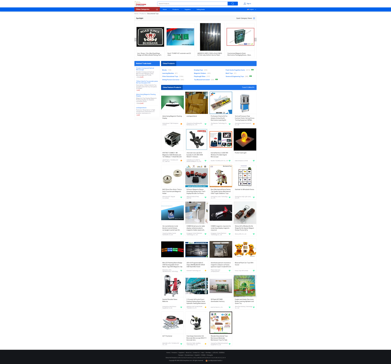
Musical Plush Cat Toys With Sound (244, 264)
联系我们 (222, 352)
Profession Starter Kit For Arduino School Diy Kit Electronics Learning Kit (219, 118)
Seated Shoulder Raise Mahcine (169, 300)
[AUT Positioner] (172, 323)
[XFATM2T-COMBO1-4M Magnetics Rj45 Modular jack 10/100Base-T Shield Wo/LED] (172, 139)
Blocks (164, 70)
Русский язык (189, 355)
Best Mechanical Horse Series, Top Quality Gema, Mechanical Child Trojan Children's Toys (221, 191)
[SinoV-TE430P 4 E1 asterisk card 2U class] (180, 37)
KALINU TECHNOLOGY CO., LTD (219, 160)
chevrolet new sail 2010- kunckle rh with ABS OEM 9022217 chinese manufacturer (195, 155)
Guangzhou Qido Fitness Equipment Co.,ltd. (169, 307)
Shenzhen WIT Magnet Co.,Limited (168, 197)
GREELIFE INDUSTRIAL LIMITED (193, 197)
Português (210, 355)
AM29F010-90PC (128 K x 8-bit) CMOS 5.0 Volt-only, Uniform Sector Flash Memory (209, 54)
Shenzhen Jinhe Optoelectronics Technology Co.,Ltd (170, 270)
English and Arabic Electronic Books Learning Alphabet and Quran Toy (244, 301)
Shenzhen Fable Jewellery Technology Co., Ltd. (194, 344)
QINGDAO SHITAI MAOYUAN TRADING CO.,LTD (194, 307)
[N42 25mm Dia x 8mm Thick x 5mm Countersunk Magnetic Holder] (172, 176)
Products (176, 9)
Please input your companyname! (215, 270)
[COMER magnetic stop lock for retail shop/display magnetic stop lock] (221, 213)
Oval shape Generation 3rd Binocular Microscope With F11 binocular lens (197, 338)
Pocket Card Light (241, 153)
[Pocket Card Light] (245, 139)
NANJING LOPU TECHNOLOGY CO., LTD (170, 344)
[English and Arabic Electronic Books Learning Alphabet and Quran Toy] (245, 286)
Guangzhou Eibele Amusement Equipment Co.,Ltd (219, 344)
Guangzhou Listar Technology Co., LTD (219, 197)
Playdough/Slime (199, 76)
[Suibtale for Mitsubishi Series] (245, 176)
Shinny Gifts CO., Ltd (240, 234)
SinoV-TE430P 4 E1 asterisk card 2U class (179, 54)
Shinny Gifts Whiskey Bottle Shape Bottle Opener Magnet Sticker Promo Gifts (244, 228)
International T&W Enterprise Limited (170, 124)
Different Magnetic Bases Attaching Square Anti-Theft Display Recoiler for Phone (196, 191)
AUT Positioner (167, 336)
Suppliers (188, 9)
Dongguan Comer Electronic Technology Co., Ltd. (194, 234)
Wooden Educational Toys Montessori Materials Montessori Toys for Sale (219, 338)
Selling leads (201, 9)
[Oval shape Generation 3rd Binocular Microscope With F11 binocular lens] (196, 323)
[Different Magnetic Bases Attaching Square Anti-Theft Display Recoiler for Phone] (196, 176)
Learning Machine (168, 73)
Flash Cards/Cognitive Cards (235, 70)
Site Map (208, 352)
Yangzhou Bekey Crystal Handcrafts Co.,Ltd (169, 234)
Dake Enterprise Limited (241, 160)
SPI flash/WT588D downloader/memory (218, 300)
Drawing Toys (198, 70)
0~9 (224, 357)
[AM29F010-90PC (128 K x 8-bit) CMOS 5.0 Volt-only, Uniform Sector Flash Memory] (210, 37)
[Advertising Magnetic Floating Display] (172, 103)
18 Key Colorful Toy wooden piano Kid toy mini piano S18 (147, 82)
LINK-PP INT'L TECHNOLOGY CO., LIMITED (170, 160)
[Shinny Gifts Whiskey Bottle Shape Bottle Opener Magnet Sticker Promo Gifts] (245, 213)
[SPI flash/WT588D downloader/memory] (221, 286)
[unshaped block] (196, 103)
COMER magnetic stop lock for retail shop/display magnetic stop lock (221, 228)
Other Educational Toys (170, 76)
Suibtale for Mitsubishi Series (244, 189)
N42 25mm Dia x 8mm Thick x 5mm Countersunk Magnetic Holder (172, 191)
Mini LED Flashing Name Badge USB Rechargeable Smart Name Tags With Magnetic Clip (172, 265)
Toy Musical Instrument (202, 80)
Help (202, 352)
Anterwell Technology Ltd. (194, 270)
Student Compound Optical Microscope (145, 69)
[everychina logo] (140, 3)
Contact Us (196, 352)
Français (180, 355)
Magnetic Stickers (200, 73)
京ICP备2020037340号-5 (215, 360)
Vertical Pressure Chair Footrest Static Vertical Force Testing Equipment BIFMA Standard (244, 118)
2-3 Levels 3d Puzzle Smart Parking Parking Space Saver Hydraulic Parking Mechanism (196, 301)
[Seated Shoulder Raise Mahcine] (172, 286)
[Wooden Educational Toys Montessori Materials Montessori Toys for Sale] (221, 323)
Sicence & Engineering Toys (235, 76)
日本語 (203, 355)
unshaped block (141, 108)
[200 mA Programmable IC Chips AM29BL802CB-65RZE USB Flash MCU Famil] (196, 249)
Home (165, 9)
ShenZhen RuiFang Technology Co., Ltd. (243, 307)
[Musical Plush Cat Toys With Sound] (245, 249)
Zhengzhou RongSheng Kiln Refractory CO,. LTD (194, 124)
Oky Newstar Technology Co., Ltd (219, 124)
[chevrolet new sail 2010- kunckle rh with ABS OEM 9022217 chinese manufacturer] (196, 139)
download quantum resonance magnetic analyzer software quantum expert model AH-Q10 (221, 265)
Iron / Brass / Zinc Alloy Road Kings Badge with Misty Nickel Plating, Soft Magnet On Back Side (149, 54)
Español (197, 355)
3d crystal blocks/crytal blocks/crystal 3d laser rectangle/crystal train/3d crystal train (171, 228)
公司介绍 (215, 352)
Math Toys (229, 73)
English (252, 9)
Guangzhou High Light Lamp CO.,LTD (243, 197)
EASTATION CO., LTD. (217, 307)
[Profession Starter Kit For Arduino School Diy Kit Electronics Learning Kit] (221, 103)
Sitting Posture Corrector (171, 80)
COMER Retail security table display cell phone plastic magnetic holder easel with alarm (196, 228)
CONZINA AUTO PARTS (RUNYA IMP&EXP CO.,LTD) (194, 160)
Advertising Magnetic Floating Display (146, 95)
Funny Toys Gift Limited (241, 270)
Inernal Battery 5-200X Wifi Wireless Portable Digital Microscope (219, 155)
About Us (188, 352)
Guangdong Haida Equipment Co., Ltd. (243, 124)
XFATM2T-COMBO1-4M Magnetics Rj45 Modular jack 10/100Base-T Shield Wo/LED (172, 155)
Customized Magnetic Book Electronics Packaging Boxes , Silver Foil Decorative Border (239, 54)
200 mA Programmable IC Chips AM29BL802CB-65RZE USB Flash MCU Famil (196, 265)
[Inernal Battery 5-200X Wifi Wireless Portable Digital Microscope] (221, 139)
